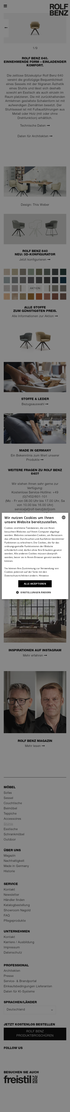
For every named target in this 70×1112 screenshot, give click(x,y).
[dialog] (35, 556)
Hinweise (44, 575)
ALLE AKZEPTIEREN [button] (35, 583)
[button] (35, 592)
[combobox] (64, 517)
